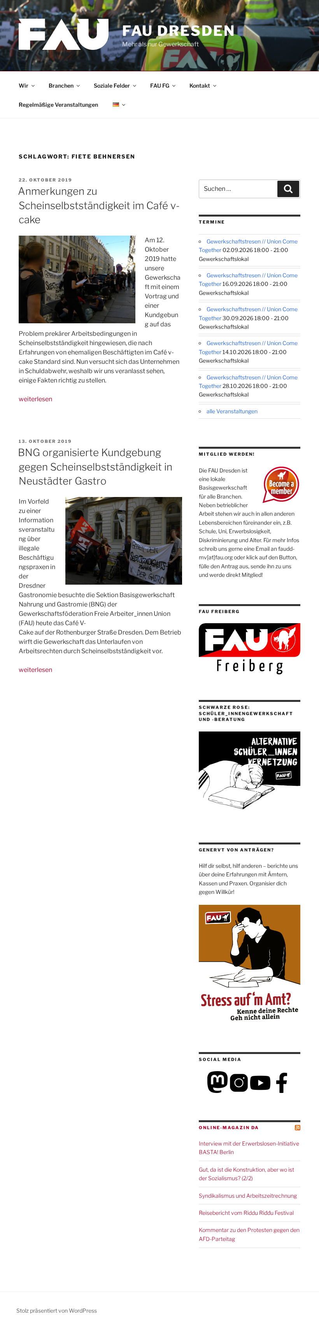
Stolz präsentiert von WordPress (56, 1310)
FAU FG (159, 85)
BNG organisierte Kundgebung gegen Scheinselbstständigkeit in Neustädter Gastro (95, 466)
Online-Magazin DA (229, 1127)
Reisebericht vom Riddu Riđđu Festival (246, 1212)
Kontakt (199, 85)
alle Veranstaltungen (232, 411)
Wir (23, 85)
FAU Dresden (178, 30)
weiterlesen (35, 399)
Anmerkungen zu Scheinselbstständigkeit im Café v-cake (99, 205)
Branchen (61, 85)
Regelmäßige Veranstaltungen (58, 104)
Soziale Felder (112, 85)
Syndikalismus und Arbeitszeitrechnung (248, 1195)
